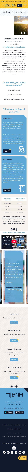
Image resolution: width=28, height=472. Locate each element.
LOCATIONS (10, 433)
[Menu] (25, 5)
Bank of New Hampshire (8, 5)
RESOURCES (17, 429)
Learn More (14, 322)
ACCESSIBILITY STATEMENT (9, 437)
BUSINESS (10, 429)
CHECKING (17, 425)
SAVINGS (23, 425)
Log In (19, 5)
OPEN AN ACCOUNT (7, 425)
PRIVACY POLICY (21, 437)
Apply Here (7, 151)
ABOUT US (18, 433)
